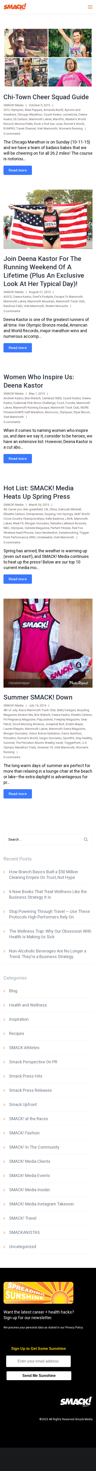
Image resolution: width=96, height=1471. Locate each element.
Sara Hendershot (46, 532)
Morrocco (51, 412)
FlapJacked (45, 719)
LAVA (69, 518)
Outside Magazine (37, 528)
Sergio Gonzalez (50, 738)
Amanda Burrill (53, 110)
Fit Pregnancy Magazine (19, 719)
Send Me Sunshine (39, 1376)
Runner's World (74, 124)
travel (59, 742)
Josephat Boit (54, 724)
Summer (8, 742)
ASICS (7, 296)
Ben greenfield (33, 509)
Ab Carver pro (12, 509)
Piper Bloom (82, 412)
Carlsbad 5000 (52, 398)
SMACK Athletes (24, 1047)
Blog (13, 990)
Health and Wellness (28, 1005)
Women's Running (71, 128)
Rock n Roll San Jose (48, 124)
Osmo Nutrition (71, 733)
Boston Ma (25, 715)
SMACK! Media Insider (29, 1189)
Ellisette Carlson (14, 514)
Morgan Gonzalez (37, 523)
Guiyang (50, 514)
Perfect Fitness (61, 528)
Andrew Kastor (13, 398)
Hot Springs (65, 514)
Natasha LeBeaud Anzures (68, 523)
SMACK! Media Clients (29, 1161)
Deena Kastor (22, 296)
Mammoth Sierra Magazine (67, 728)
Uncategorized (22, 1246)
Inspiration (19, 1019)
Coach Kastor (53, 114)
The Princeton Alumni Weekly (35, 742)
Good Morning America (28, 724)
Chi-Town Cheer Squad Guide (46, 97)
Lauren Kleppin (13, 728)
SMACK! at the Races (28, 1118)
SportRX (68, 738)
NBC (6, 528)
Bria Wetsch (33, 398)
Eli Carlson (20, 119)
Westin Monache (56, 306)
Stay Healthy (83, 738)
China (53, 509)
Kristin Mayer (74, 724)
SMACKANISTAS (24, 1232)
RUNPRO (9, 128)
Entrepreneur (34, 514)
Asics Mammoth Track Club (37, 710)
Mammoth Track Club (70, 301)
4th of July (10, 710)
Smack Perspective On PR (33, 1061)
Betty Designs (66, 710)
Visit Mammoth (47, 128)
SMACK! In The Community (34, 1147)
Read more (18, 170)
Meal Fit (18, 523)
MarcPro (58, 119)
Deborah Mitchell (69, 509)
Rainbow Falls (12, 306)
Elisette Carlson (81, 715)
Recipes (16, 1033)
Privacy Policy (74, 1327)
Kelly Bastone (55, 518)
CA (46, 509)
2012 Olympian (13, 110)
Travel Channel (26, 128)
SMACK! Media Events (29, 1175)
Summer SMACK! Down (37, 697)
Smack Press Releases (30, 1090)
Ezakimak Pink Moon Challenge (34, 403)
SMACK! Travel (22, 1218)
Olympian (66, 412)
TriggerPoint (72, 742)
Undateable (44, 537)
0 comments (11, 133)
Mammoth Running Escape (31, 407)
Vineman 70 (45, 747)
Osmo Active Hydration (44, 733)
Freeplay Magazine (66, 719)
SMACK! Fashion (24, 1132)
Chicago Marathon (29, 114)
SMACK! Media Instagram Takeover (41, 1203)
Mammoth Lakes (40, 119)
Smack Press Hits (25, 1076)
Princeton (9, 738)
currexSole (70, 114)
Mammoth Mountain (41, 301)
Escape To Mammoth (68, 296)
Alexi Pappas (33, 110)
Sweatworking (68, 532)
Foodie (70, 403)
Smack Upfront (23, 1104)
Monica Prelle (24, 124)
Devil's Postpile (43, 296)
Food (60, 403)
